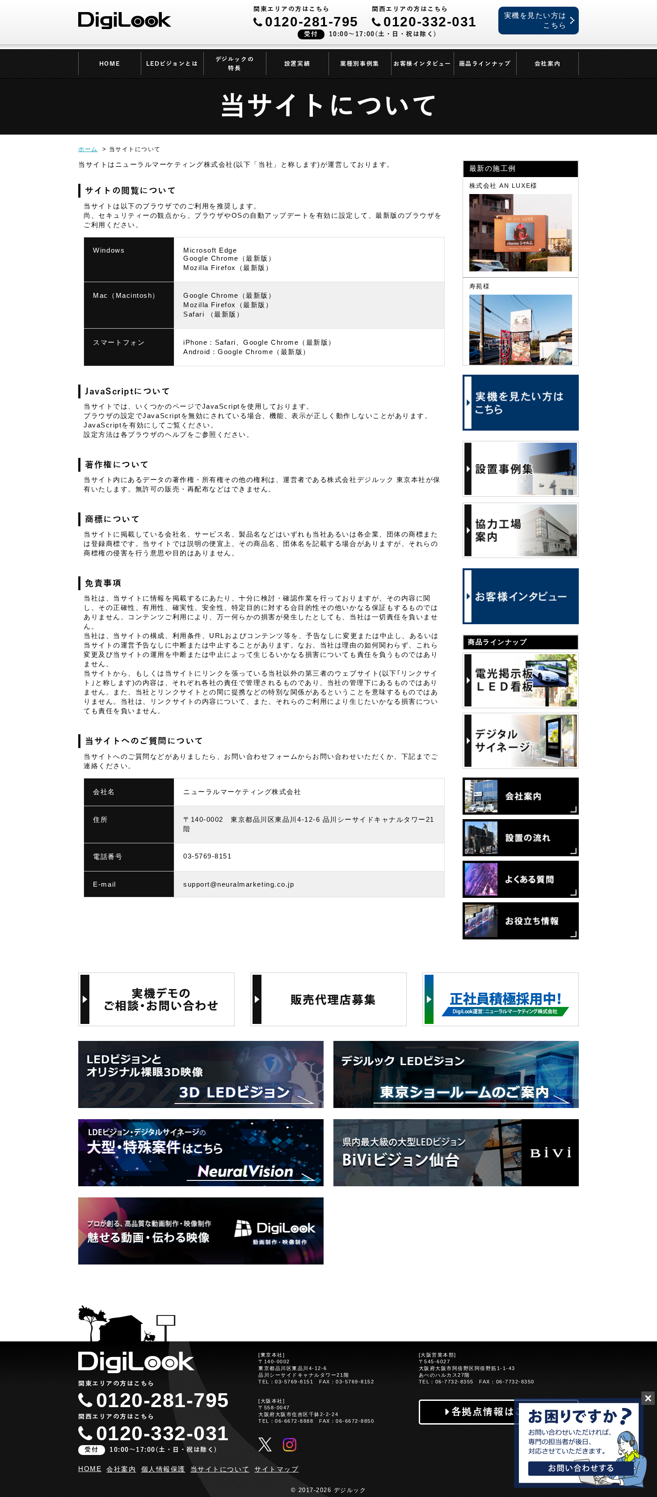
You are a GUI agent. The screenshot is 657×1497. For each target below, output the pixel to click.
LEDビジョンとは (172, 64)
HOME (109, 64)
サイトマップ (276, 1469)
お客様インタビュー (422, 64)
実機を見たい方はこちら (535, 20)
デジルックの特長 (234, 64)
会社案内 (547, 64)
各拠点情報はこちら (498, 1411)
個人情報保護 (163, 1469)
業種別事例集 (359, 64)
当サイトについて (219, 1469)
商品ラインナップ (485, 64)
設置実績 (297, 64)
